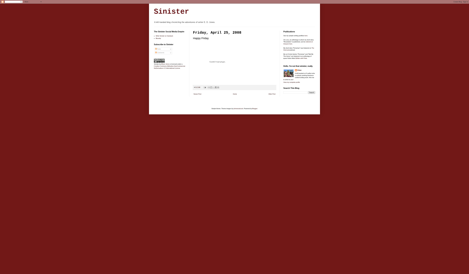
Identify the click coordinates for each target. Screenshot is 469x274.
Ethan (299, 70)
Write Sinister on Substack (164, 36)
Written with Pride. (301, 58)
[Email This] (209, 87)
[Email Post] (204, 87)
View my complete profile (291, 82)
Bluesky (158, 38)
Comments (160, 53)
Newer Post (197, 94)
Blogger (254, 108)
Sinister (171, 12)
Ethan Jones (165, 64)
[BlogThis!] (211, 87)
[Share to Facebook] (216, 87)
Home (235, 94)
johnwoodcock (238, 108)
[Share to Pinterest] (218, 87)
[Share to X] (213, 87)
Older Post (271, 94)
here (306, 36)
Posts (159, 49)
